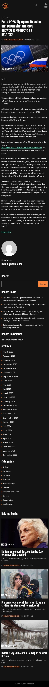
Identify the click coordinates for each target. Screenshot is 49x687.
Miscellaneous (9, 483)
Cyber (5, 467)
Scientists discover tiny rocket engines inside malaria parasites (23, 326)
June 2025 (7, 380)
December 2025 (10, 364)
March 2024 (8, 442)
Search (5, 276)
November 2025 (10, 368)
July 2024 (7, 426)
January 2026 (9, 360)
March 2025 (8, 393)
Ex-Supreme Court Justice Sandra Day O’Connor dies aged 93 (22, 553)
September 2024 (10, 418)
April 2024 (7, 438)
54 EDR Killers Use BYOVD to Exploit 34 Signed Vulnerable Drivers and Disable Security (22, 312)
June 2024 (7, 430)
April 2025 (7, 389)
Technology (8, 504)
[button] (45, 7)
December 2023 (10, 455)
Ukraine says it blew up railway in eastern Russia (24, 655)
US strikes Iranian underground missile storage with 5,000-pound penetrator (23, 319)
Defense (7, 471)
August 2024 (8, 422)
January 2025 (9, 401)
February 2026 (9, 356)
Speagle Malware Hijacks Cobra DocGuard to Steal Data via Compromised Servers (23, 299)
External (5, 18)
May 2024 (7, 434)
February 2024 (9, 446)
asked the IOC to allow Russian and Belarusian (21, 147)
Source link (6, 232)
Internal (6, 479)
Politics (6, 487)
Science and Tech (11, 492)
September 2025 (10, 376)
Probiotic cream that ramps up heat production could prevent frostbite (24, 306)
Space (6, 496)
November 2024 (10, 409)
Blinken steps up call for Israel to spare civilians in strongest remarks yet (23, 604)
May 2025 (7, 385)
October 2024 (9, 413)
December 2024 (10, 405)
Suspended (8, 500)
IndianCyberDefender (13, 40)
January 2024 (9, 451)
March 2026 (8, 352)
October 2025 (9, 372)
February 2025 (9, 397)
